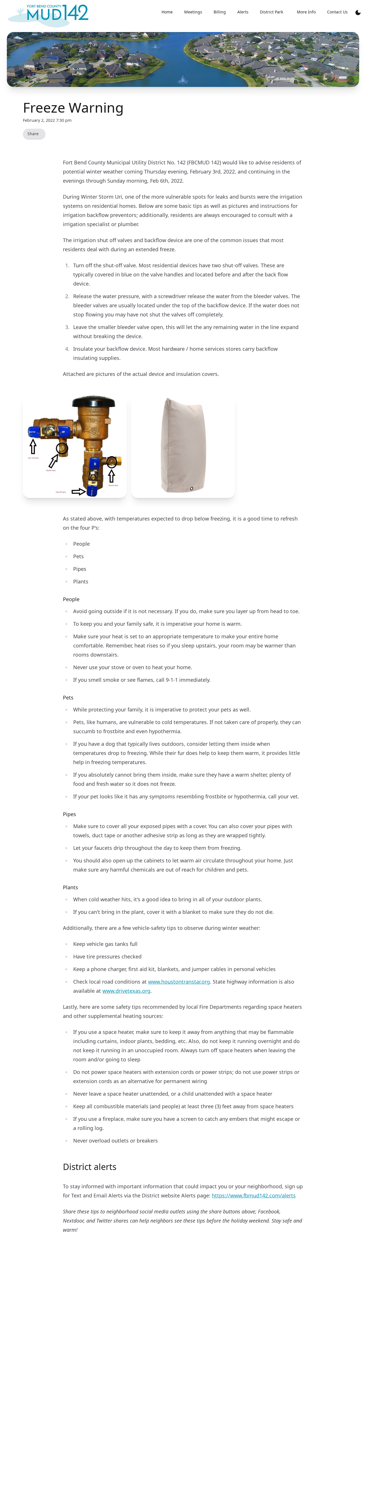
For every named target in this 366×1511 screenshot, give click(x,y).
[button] (75, 446)
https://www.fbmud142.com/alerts (254, 1195)
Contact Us (337, 12)
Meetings (193, 12)
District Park (271, 12)
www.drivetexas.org (126, 990)
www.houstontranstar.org (179, 981)
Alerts (242, 12)
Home (167, 12)
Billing (220, 12)
